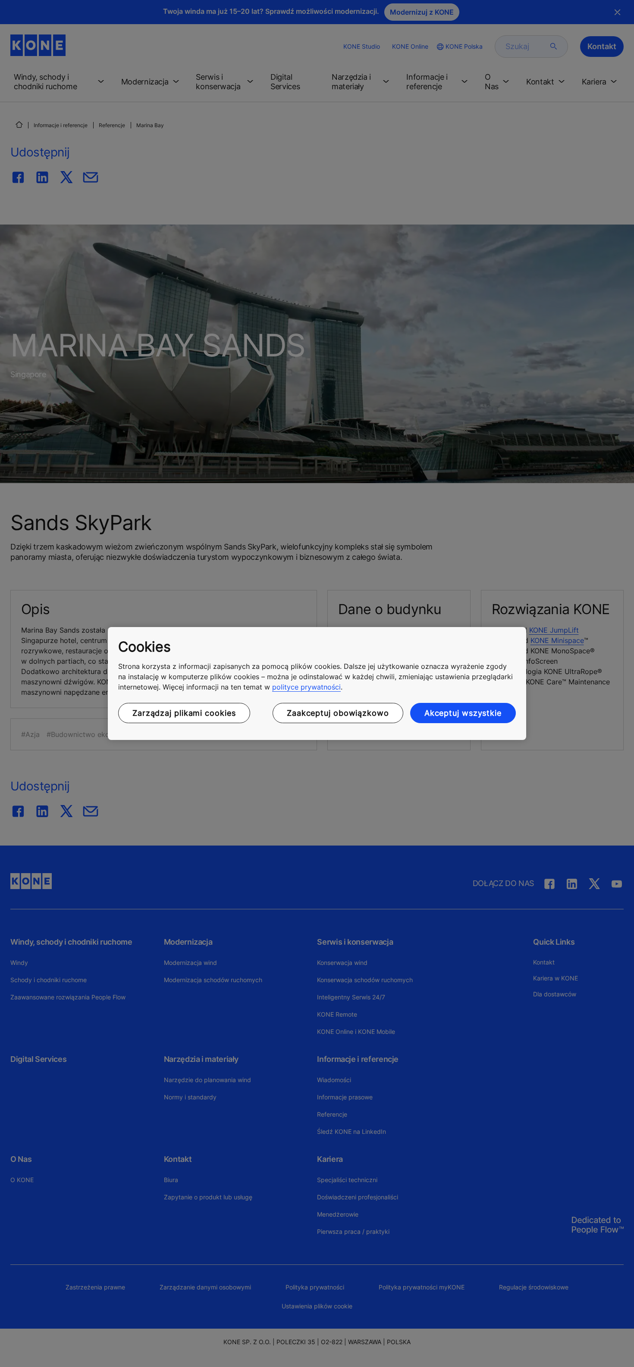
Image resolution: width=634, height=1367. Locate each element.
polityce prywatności (306, 687)
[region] (317, 683)
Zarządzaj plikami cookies (184, 713)
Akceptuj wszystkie (463, 713)
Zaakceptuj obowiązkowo (338, 713)
